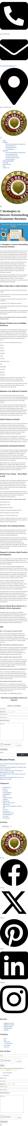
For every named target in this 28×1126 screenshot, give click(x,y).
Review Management (11, 145)
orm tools (5, 809)
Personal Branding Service (12, 154)
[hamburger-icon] (1, 138)
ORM (4, 807)
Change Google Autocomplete (13, 157)
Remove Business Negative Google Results (16, 144)
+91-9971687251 (17, 705)
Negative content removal (9, 802)
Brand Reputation (7, 787)
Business (5, 789)
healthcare (5, 799)
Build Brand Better (5, 612)
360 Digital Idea (13, 1070)
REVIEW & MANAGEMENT (8, 161)
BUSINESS (5, 142)
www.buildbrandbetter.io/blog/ (15, 693)
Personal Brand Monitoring (12, 156)
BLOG (4, 166)
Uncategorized (6, 818)
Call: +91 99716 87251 (5, 34)
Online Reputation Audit (11, 147)
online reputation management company (12, 806)
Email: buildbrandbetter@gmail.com (8, 66)
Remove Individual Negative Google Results (15, 152)
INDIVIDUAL (5, 150)
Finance (4, 796)
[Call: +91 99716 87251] (14, 31)
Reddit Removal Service (8, 812)
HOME (4, 140)
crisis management (7, 792)
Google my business (7, 797)
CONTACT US (6, 167)
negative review (6, 804)
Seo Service (5, 816)
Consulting (5, 790)
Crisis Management (10, 149)
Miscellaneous (6, 801)
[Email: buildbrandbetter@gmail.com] (14, 63)
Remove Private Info (10, 159)
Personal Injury (6, 811)
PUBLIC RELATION (7, 164)
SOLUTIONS (5, 162)
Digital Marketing (7, 794)
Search (1, 752)
